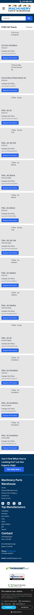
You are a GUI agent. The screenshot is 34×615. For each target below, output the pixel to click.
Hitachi (3, 529)
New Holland (5, 524)
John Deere (5, 516)
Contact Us (5, 496)
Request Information (10, 58)
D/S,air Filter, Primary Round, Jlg (13, 78)
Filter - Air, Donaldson (9, 370)
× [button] (32, 590)
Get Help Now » (14, 469)
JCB (2, 527)
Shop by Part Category (9, 493)
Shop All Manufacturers (9, 490)
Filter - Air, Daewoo (8, 273)
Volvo (3, 521)
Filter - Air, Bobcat (8, 175)
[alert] (17, 601)
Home (3, 488)
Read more (16, 598)
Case (3, 519)
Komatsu (4, 514)
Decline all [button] (24, 607)
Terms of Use (6, 498)
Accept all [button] (8, 607)
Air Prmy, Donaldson (9, 45)
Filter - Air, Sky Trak (8, 143)
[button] (17, 612)
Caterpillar (5, 511)
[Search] (29, 18)
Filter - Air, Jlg (6, 110)
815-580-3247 (27, 1)
